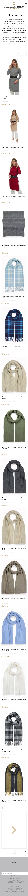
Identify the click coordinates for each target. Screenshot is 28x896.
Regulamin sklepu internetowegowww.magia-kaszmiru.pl (14, 882)
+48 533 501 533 (14, 865)
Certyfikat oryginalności (15, 888)
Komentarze (14, 875)
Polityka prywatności (15, 886)
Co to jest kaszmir (15, 889)
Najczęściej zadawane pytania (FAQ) (15, 891)
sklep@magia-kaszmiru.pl (14, 867)
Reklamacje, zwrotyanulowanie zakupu (14, 885)
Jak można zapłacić (14, 878)
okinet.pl (17, 871)
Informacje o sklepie (15, 877)
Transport (15, 880)
